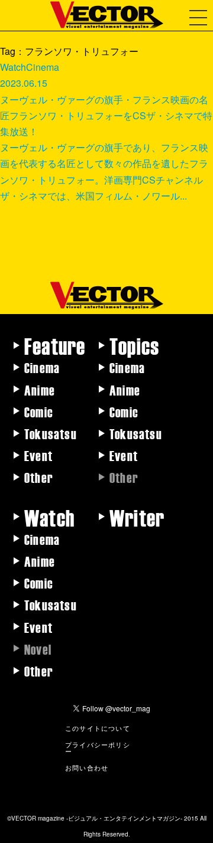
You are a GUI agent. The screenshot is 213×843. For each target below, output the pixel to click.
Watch (49, 517)
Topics (134, 345)
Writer (136, 517)
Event (38, 455)
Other (38, 477)
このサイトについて (97, 727)
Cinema (42, 367)
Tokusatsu (50, 433)
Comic (38, 411)
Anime (39, 389)
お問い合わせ (86, 767)
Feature (54, 345)
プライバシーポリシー (97, 747)
